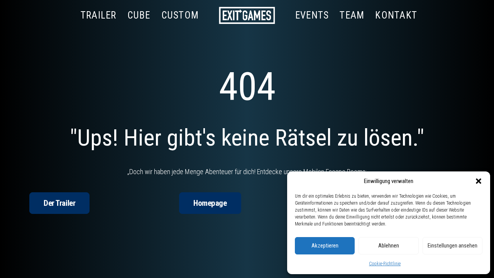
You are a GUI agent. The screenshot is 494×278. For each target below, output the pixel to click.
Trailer (99, 15)
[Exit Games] (247, 15)
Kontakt (396, 15)
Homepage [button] (210, 203)
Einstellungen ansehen (452, 245)
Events (312, 15)
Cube (139, 15)
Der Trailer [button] (59, 203)
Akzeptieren (324, 245)
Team (352, 15)
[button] (478, 181)
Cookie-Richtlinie (385, 263)
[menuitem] (98, 15)
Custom (180, 15)
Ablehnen (388, 245)
